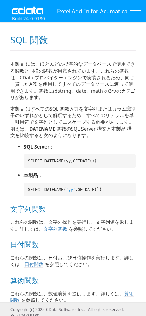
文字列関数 (55, 228)
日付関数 (33, 264)
